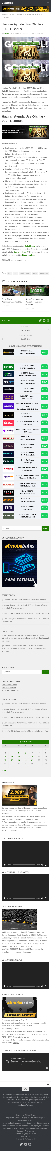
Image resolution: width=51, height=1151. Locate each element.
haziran (34, 273)
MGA (4, 943)
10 (5, 757)
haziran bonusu (24, 14)
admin (6, 34)
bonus (12, 14)
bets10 (22, 273)
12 (19, 757)
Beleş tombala (28, 255)
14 (32, 757)
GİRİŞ (44, 352)
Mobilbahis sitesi (9, 688)
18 (12, 760)
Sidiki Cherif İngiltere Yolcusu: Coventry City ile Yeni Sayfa (26, 613)
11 (12, 757)
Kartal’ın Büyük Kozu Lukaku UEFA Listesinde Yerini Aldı (26, 731)
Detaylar (14, 830)
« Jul (4, 771)
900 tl (15, 273)
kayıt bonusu (44, 273)
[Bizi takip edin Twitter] (40, 320)
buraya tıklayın (20, 252)
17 (5, 760)
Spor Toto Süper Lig (10, 690)
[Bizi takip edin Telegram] (44, 320)
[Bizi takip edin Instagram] (47, 320)
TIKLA (44, 367)
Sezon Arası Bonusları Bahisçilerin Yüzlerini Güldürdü (34, 301)
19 (19, 760)
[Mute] (42, 865)
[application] (25, 854)
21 (32, 760)
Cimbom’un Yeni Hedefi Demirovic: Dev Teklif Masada (25, 600)
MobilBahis (7, 3)
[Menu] (48, 3)
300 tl (10, 273)
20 (25, 760)
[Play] (5, 865)
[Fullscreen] (46, 865)
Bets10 (5, 14)
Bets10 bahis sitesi (9, 685)
